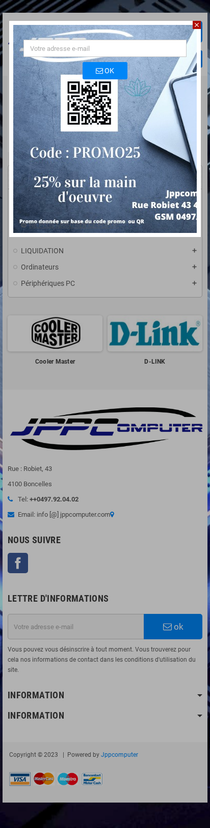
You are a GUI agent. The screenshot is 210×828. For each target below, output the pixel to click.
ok (108, 71)
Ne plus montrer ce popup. (74, 225)
